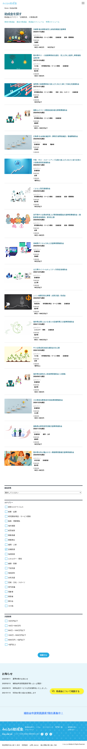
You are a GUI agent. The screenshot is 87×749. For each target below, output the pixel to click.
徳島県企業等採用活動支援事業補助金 (47, 426)
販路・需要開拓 (69, 37)
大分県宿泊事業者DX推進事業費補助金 (48, 400)
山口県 (36, 282)
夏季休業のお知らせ (20, 678)
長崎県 (36, 256)
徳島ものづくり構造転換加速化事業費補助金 (50, 110)
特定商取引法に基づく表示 (11, 745)
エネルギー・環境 (39, 330)
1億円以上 (37, 180)
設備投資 (58, 37)
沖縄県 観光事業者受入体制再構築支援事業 (49, 29)
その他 (36, 66)
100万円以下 (51, 47)
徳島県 (36, 123)
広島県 (36, 149)
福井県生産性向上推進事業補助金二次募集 (49, 374)
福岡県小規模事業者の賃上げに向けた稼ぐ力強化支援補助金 (56, 84)
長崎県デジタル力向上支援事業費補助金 (48, 243)
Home (6, 8)
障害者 (45, 144)
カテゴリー (8, 502)
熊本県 (36, 71)
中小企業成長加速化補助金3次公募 (46, 347)
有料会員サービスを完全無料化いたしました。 (30, 688)
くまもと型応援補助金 (41, 188)
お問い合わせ (34, 745)
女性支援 (37, 460)
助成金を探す (29, 727)
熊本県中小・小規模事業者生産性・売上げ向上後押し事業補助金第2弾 (57, 56)
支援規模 (7, 616)
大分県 (36, 413)
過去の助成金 (22, 22)
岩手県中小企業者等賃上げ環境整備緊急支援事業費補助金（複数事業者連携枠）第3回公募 (57, 215)
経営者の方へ (72, 727)
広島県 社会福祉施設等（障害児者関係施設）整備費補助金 (55, 136)
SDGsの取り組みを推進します (24, 692)
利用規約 (25, 745)
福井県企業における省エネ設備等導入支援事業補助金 (53, 321)
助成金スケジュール (36, 22)
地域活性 (37, 304)
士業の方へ (71, 729)
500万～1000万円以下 (41, 128)
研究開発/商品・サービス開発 (43, 37)
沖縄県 (36, 42)
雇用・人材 (46, 434)
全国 (35, 175)
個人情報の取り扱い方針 (49, 745)
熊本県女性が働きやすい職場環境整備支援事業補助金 (53, 452)
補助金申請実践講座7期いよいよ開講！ (28, 683)
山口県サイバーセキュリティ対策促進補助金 (50, 269)
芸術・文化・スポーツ (62, 92)
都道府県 (7, 488)
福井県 (36, 308)
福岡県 (36, 97)
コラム (38, 727)
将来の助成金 (9, 22)
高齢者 (52, 144)
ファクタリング (48, 727)
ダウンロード (29, 729)
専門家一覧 (59, 727)
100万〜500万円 (39, 47)
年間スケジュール (52, 22)
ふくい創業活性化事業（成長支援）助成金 (49, 295)
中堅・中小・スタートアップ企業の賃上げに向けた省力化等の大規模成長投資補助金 (57, 161)
